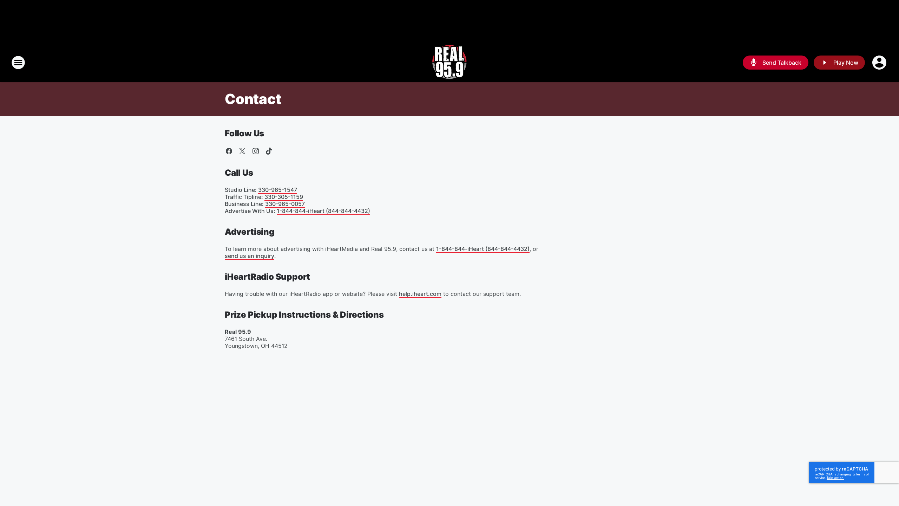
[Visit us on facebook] (229, 151)
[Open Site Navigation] (18, 63)
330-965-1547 (277, 189)
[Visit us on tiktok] (269, 151)
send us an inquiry (249, 255)
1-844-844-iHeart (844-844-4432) (323, 210)
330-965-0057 (285, 203)
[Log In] (880, 63)
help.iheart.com (420, 293)
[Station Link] (449, 62)
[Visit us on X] (242, 151)
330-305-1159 (283, 196)
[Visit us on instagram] (255, 151)
